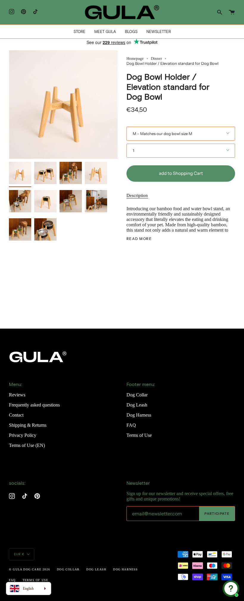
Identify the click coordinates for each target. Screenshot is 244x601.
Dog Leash (136, 404)
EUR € (19, 554)
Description (137, 195)
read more (139, 239)
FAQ (131, 425)
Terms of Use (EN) (27, 445)
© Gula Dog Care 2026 (29, 569)
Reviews (17, 394)
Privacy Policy (22, 435)
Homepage (135, 58)
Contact (16, 415)
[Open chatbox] (231, 588)
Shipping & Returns (27, 425)
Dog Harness (138, 415)
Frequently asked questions (34, 404)
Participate (216, 513)
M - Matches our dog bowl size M (162, 133)
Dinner (156, 58)
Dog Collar (137, 394)
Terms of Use (139, 435)
